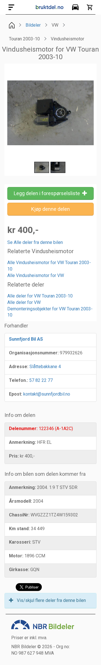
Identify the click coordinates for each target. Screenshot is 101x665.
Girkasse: (19, 569)
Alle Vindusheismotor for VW (35, 275)
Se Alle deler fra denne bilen (35, 242)
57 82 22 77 (41, 380)
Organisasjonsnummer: (34, 352)
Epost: (15, 394)
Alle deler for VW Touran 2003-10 (40, 296)
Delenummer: (23, 428)
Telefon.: (18, 380)
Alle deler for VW (24, 302)
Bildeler (33, 25)
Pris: (14, 456)
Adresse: (18, 366)
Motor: (16, 555)
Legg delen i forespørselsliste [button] (48, 193)
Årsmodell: (20, 501)
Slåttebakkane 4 (45, 366)
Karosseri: (20, 542)
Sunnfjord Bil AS (26, 339)
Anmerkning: (22, 442)
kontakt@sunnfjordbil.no (46, 394)
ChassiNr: (19, 515)
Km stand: (19, 528)
